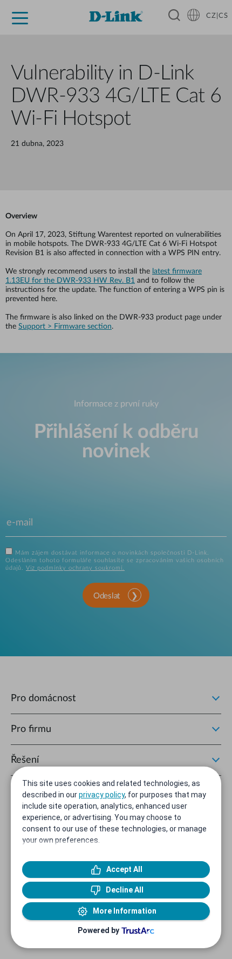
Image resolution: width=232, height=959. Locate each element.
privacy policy (102, 794)
